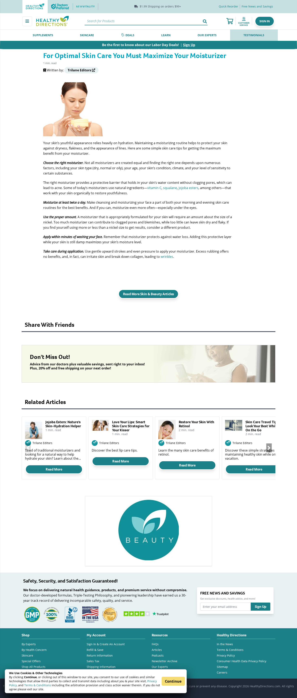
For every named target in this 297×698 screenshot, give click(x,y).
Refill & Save (95, 650)
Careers (222, 672)
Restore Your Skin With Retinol (196, 424)
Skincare (27, 655)
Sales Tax (93, 661)
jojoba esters (188, 188)
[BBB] (71, 614)
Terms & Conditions (37, 685)
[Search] (204, 21)
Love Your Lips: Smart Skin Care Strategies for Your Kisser (130, 426)
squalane (170, 188)
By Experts (29, 644)
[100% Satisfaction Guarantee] (51, 614)
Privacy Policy (226, 655)
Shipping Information (101, 667)
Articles (157, 650)
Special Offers (31, 661)
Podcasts (158, 655)
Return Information (100, 655)
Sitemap (222, 667)
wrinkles (167, 256)
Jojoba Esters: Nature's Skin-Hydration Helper (63, 424)
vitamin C (154, 188)
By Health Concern (34, 650)
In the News (225, 644)
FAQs (155, 644)
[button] (265, 21)
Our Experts (160, 667)
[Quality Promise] (110, 614)
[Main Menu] (27, 21)
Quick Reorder (228, 6)
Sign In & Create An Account (106, 644)
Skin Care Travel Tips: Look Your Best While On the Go (262, 426)
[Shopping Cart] (229, 21)
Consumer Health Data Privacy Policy (241, 661)
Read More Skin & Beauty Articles (148, 294)
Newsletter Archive (164, 661)
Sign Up (260, 606)
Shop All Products (33, 667)
